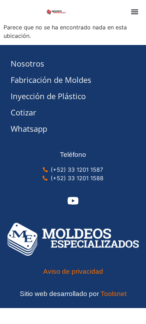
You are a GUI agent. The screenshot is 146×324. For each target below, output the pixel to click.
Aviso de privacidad (73, 271)
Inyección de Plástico (48, 96)
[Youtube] (73, 200)
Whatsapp (29, 128)
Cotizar (23, 112)
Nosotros (27, 63)
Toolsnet (114, 293)
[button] (134, 11)
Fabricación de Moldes (51, 79)
